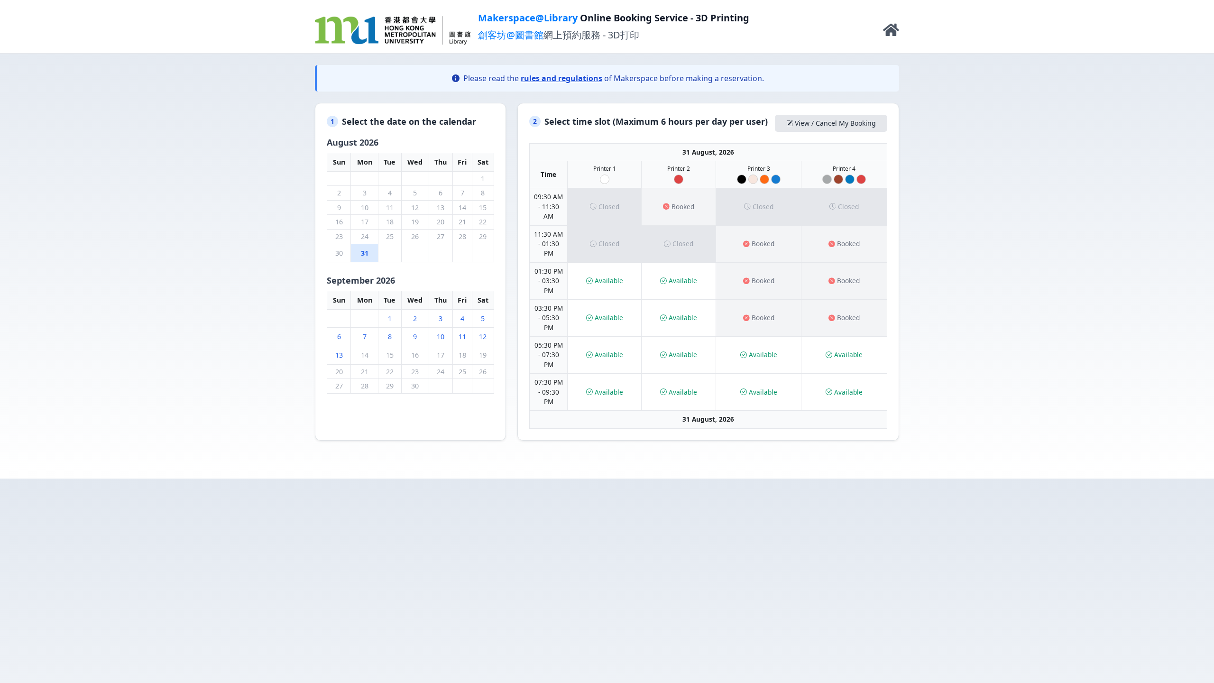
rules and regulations (561, 78)
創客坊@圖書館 (510, 34)
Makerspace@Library (528, 17)
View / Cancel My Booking (835, 123)
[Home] (891, 32)
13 (339, 355)
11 (462, 336)
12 (483, 336)
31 (364, 253)
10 (440, 336)
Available (609, 280)
